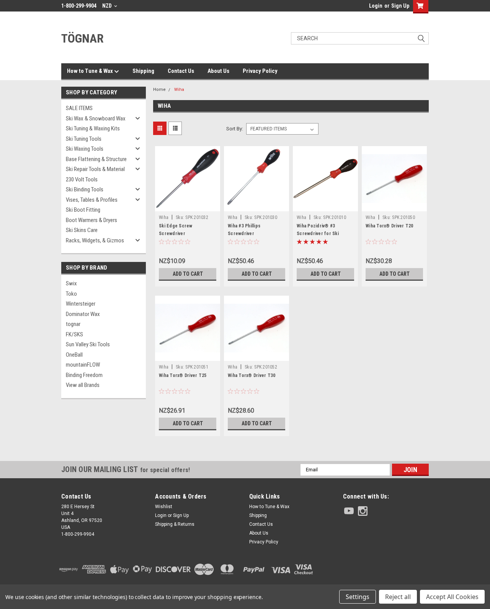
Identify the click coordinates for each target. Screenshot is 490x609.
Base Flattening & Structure (96, 159)
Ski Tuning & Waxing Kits (93, 128)
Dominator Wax (83, 314)
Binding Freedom (84, 375)
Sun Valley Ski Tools (88, 344)
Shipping (143, 70)
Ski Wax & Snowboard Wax (96, 118)
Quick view (187, 205)
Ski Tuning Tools (83, 138)
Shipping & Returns (174, 524)
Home (159, 89)
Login (375, 6)
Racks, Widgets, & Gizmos (95, 240)
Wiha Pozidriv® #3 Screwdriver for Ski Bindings (318, 233)
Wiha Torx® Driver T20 (389, 226)
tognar (73, 324)
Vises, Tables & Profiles (92, 199)
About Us (218, 70)
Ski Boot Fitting (83, 209)
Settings (357, 597)
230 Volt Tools (82, 179)
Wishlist (163, 506)
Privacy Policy (260, 70)
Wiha (179, 89)
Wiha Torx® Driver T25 (182, 375)
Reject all (398, 597)
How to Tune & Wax (90, 70)
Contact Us (181, 70)
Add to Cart (188, 274)
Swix (71, 283)
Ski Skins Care (82, 230)
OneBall (74, 354)
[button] (386, 569)
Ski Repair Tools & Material (95, 169)
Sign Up (400, 6)
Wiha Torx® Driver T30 (251, 375)
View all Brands (83, 385)
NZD (107, 6)
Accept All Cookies (452, 597)
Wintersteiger (80, 303)
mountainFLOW (83, 364)
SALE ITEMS (79, 108)
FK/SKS (74, 334)
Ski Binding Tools (84, 189)
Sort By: (234, 129)
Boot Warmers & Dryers (91, 220)
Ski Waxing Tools (84, 148)
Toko (71, 293)
